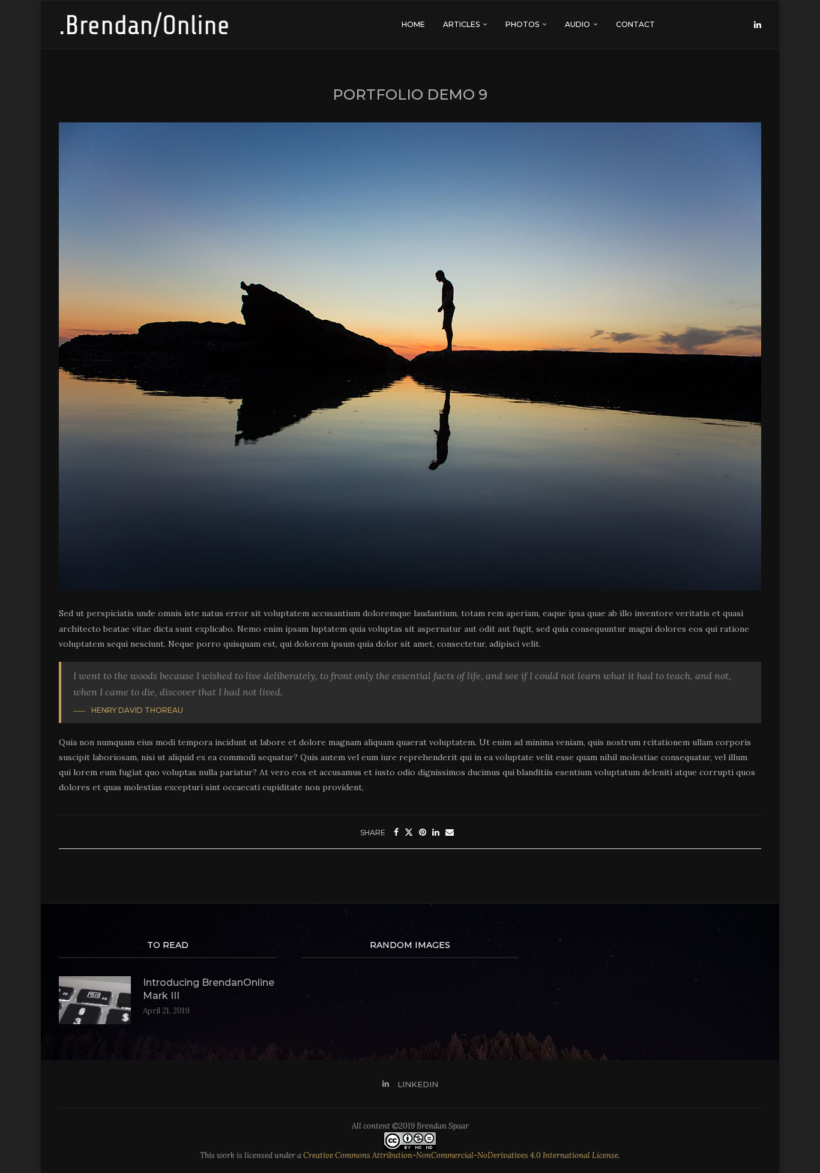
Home (413, 24)
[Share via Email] (449, 832)
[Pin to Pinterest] (422, 832)
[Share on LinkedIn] (435, 832)
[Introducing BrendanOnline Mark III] (95, 1000)
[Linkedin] (757, 25)
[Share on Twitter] (409, 832)
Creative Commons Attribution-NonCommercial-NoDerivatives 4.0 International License (460, 1155)
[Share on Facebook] (396, 832)
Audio (577, 24)
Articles (461, 24)
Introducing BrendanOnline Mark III (208, 989)
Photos (522, 24)
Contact (635, 24)
